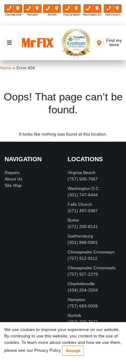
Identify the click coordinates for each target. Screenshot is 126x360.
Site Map (13, 185)
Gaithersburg (80, 236)
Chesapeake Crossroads (92, 267)
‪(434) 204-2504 (83, 290)
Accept (73, 350)
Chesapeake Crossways (91, 251)
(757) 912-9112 (83, 258)
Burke (73, 220)
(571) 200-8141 (83, 226)
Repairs (12, 172)
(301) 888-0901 (83, 242)
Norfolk (74, 315)
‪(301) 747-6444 (83, 194)
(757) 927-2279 (83, 274)
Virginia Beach (81, 172)
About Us (13, 178)
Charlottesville (81, 283)
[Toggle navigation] (9, 43)
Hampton (76, 299)
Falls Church (80, 204)
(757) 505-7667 (83, 178)
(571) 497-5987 (83, 210)
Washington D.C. (84, 188)
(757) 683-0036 (83, 306)
